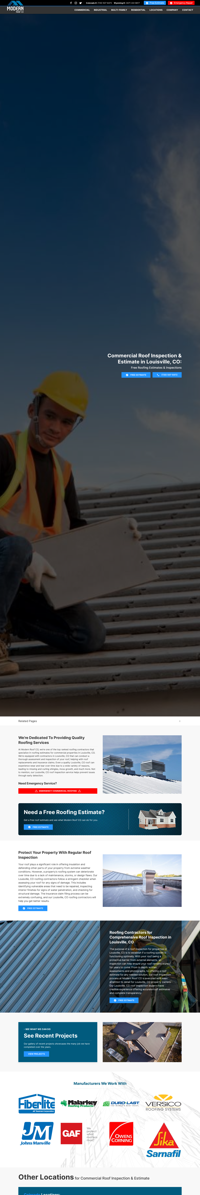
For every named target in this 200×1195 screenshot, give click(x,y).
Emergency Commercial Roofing (58, 791)
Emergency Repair (183, 2)
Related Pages (27, 721)
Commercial (82, 10)
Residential (138, 10)
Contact (187, 10)
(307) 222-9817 (133, 3)
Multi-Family (119, 10)
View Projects (36, 1054)
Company (172, 10)
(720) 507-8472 (105, 3)
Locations (156, 10)
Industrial (100, 10)
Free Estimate (157, 2)
